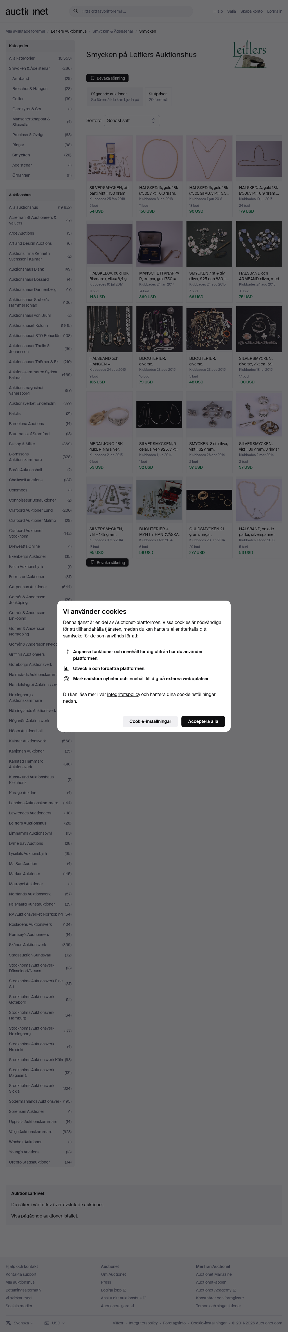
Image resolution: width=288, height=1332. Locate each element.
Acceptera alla (203, 721)
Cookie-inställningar (150, 721)
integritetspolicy (123, 694)
